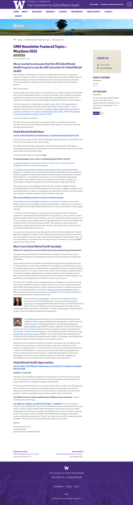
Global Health (94, 4)
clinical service (72, 301)
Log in (67, 494)
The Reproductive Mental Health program (63, 289)
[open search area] (129, 4)
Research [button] (50, 11)
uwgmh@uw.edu (106, 68)
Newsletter (97, 108)
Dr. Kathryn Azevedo (21, 163)
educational (28, 303)
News (20, 40)
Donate (18, 16)
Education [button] (36, 11)
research (40, 303)
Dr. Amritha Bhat (42, 298)
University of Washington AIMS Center (48, 111)
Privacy (69, 486)
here (33, 400)
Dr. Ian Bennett (30, 319)
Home (16, 11)
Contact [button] (108, 11)
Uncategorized (19, 55)
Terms (76, 486)
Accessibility (58, 486)
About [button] (24, 11)
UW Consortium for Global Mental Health (14, 39)
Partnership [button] (76, 11)
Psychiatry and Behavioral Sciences (112, 4)
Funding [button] (62, 11)
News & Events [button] (93, 11)
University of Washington (19, 4)
